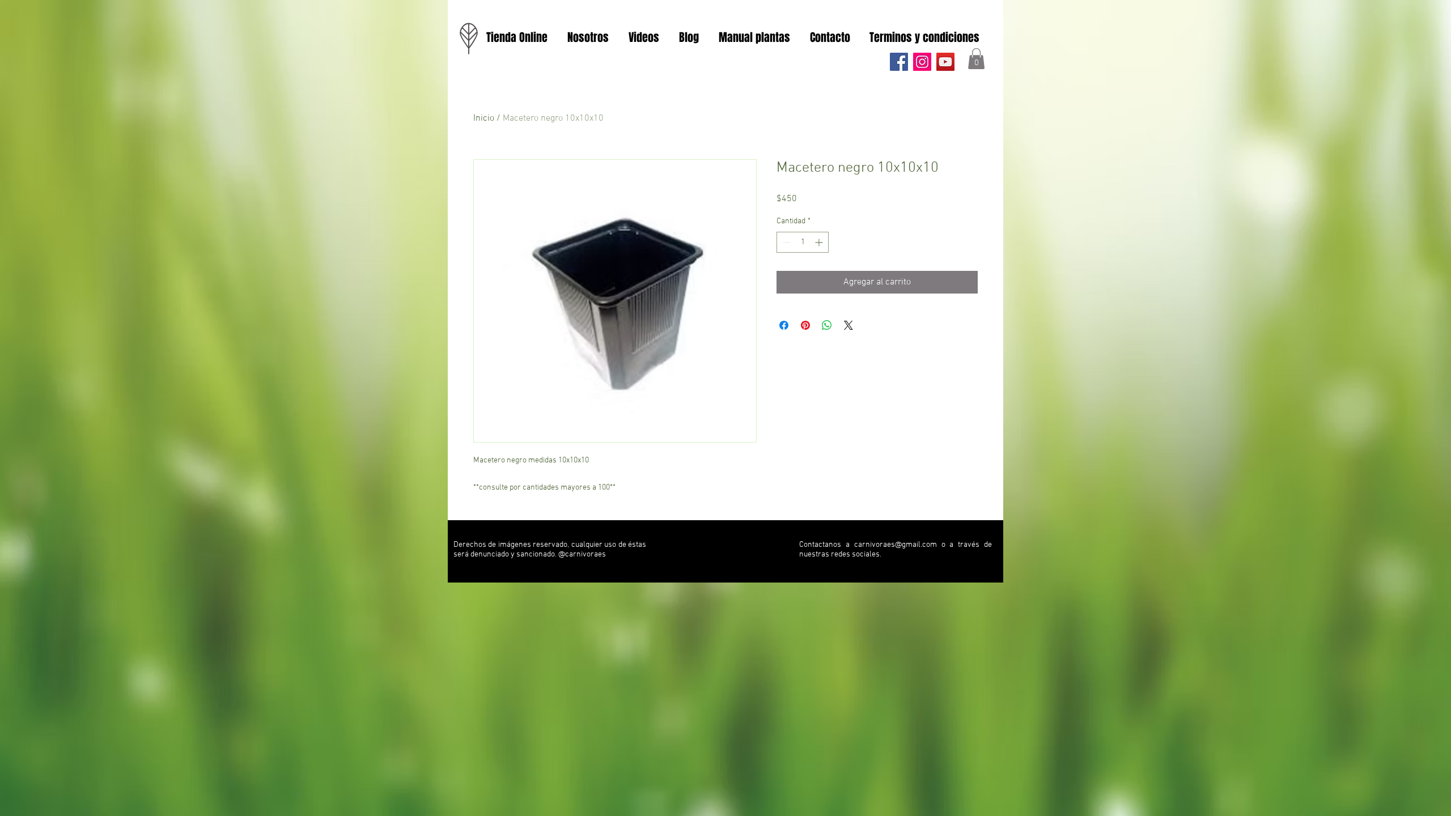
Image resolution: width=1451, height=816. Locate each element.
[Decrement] (785, 242)
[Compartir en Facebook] (784, 325)
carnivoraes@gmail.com (895, 545)
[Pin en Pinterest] (805, 325)
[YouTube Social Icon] (945, 62)
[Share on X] (848, 325)
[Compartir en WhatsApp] (827, 325)
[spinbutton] (802, 242)
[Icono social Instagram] (922, 62)
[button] (976, 58)
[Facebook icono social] (899, 62)
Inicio (483, 118)
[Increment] (820, 242)
